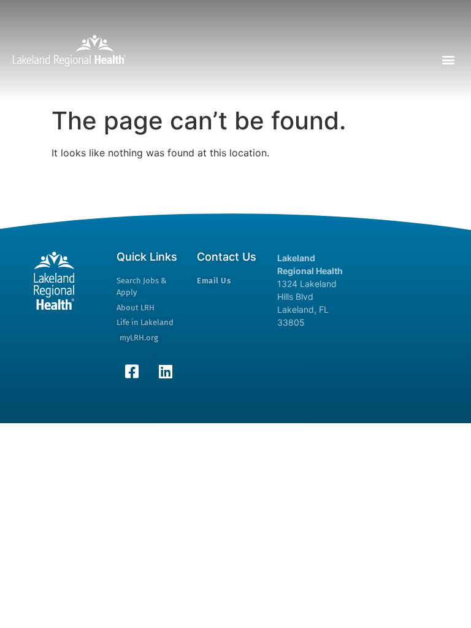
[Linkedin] (165, 371)
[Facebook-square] (132, 371)
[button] (448, 60)
